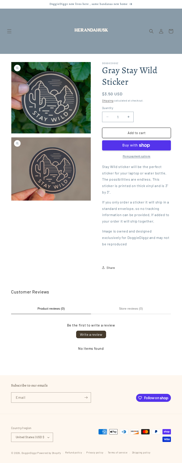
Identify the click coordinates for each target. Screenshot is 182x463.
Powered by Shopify (49, 452)
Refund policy (73, 452)
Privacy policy (94, 452)
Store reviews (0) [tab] (131, 308)
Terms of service (118, 452)
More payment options (136, 156)
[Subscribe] (86, 397)
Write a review (91, 334)
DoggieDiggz (29, 452)
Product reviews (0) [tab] (51, 308)
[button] (9, 31)
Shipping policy (141, 452)
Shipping (107, 100)
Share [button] (111, 268)
